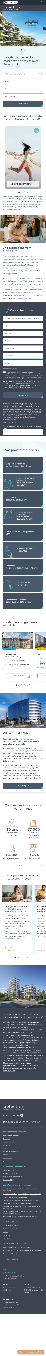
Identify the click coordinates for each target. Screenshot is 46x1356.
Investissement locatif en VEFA (12, 1135)
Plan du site (6, 1235)
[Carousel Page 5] (27, 685)
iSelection (34, 1022)
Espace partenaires (12, 1259)
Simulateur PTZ (8, 1180)
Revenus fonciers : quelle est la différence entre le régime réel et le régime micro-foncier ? (23, 1212)
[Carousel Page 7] (30, 957)
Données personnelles (10, 1229)
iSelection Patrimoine (9, 1247)
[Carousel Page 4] (27, 192)
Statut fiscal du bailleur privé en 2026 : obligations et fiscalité (22, 1194)
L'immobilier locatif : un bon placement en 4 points (19, 1203)
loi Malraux (24, 1045)
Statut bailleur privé (9, 1142)
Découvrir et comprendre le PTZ (13, 1176)
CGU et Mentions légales (10, 1225)
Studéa (5, 1254)
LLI (3, 1161)
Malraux (5, 1148)
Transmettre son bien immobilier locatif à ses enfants (20, 1216)
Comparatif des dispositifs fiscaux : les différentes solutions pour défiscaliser (21, 1207)
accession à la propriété (32, 1030)
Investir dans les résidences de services (15, 1197)
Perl (17, 1250)
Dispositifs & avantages (10, 1173)
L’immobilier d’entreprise (33, 1250)
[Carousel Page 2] (24, 49)
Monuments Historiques (10, 1151)
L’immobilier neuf (8, 1170)
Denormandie (7, 1158)
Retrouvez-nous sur (11, 1115)
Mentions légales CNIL (10, 422)
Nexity (22, 1250)
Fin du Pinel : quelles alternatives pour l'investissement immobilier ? (20, 1189)
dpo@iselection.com (24, 409)
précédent (1, 28)
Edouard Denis (24, 1254)
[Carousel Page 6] (29, 685)
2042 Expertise (13, 1254)
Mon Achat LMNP (8, 1250)
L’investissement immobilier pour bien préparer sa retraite (21, 1200)
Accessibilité (11, 2)
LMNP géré (19, 1043)
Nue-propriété (7, 1145)
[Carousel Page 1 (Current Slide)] (21, 49)
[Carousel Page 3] (24, 192)
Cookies (5, 1232)
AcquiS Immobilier (24, 1247)
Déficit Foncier (7, 1155)
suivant (44, 28)
